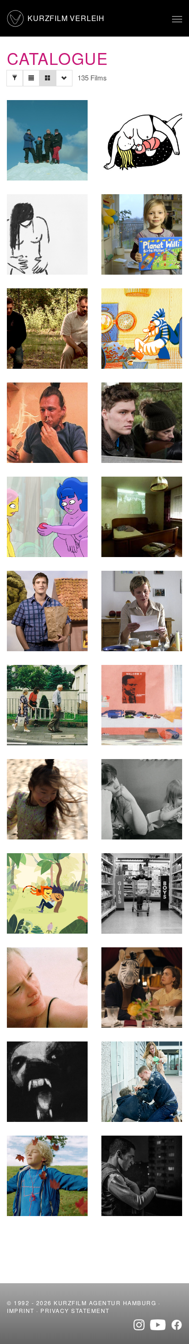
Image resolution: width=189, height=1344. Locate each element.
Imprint (20, 1310)
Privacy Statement (75, 1310)
